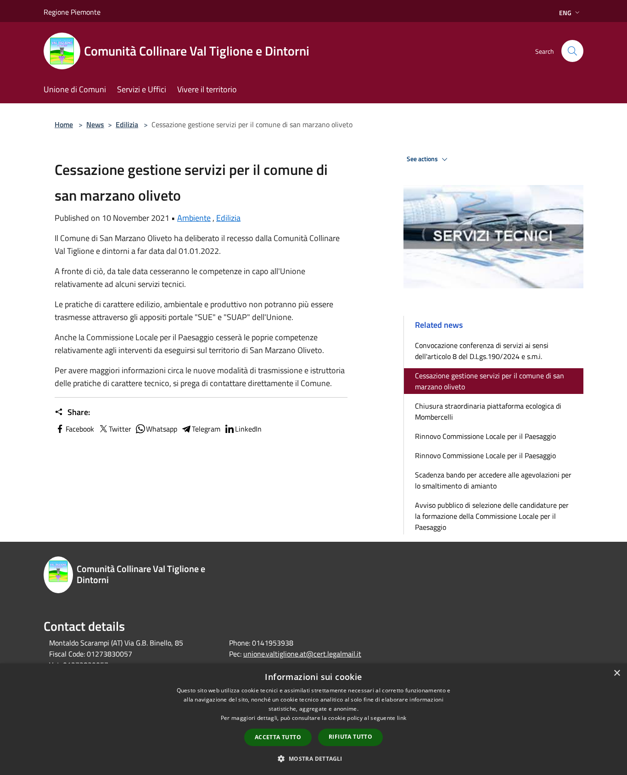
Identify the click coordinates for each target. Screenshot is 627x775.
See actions (423, 159)
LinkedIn (248, 428)
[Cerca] (572, 51)
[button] (313, 758)
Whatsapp (161, 428)
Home (64, 124)
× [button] (616, 673)
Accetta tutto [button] (278, 737)
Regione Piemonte (72, 11)
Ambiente (194, 218)
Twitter (120, 428)
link (401, 718)
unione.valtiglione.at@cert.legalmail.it (302, 653)
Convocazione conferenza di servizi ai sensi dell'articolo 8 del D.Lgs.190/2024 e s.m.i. (482, 351)
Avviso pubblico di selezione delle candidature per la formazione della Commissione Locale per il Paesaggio (492, 516)
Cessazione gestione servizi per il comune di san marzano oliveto (489, 381)
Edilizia (127, 124)
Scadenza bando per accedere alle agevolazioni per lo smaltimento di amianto (493, 480)
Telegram (206, 428)
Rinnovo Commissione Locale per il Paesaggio (485, 436)
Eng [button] (565, 12)
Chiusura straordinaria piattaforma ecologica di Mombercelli (488, 411)
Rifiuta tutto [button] (350, 737)
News (95, 124)
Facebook (80, 428)
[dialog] (313, 719)
